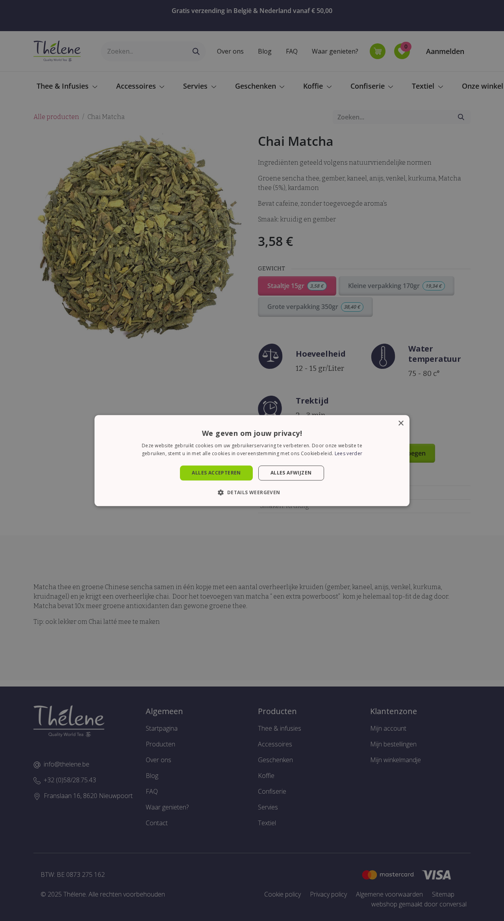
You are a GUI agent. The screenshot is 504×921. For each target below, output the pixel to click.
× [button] (401, 423)
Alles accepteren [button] (216, 472)
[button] (252, 492)
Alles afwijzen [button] (291, 472)
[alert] (252, 460)
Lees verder (348, 453)
